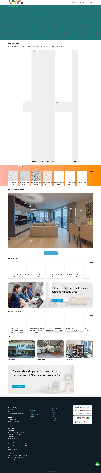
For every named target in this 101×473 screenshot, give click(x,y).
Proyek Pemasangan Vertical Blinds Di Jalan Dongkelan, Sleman (17, 330)
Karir (53, 410)
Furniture (32, 416)
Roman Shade (33, 418)
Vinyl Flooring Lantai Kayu (36, 414)
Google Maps (15, 438)
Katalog (74, 2)
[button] (92, 171)
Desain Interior (82, 2)
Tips (53, 416)
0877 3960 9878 (15, 421)
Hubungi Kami (55, 408)
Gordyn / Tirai (33, 410)
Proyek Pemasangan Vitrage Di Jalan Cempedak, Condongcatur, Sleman (73, 330)
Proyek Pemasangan (56, 418)
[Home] (15, 3)
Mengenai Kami (55, 406)
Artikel (53, 414)
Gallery (53, 412)
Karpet (31, 412)
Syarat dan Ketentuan (57, 420)
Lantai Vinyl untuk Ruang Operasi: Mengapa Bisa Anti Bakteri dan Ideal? (55, 277)
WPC (31, 408)
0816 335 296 (17, 423)
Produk (91, 2)
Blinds (31, 420)
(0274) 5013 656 (16, 419)
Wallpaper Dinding (34, 406)
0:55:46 (20, 166)
